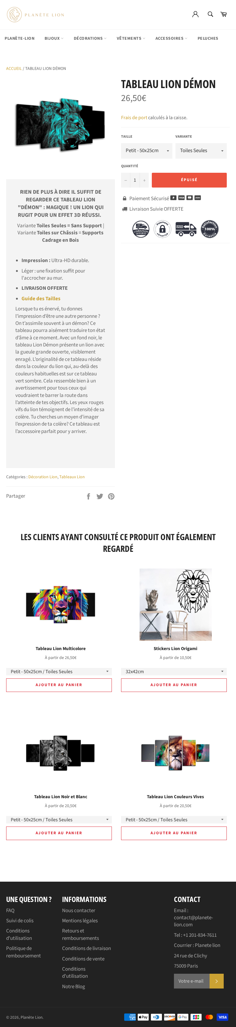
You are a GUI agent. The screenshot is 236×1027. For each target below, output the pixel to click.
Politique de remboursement (23, 952)
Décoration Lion (42, 477)
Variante (183, 136)
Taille (126, 136)
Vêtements (130, 38)
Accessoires (170, 38)
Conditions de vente (83, 959)
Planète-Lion (19, 38)
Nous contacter (78, 910)
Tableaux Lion (72, 477)
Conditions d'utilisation (19, 934)
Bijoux (53, 38)
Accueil (14, 69)
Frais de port (134, 117)
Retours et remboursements (80, 934)
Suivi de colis (19, 920)
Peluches (208, 38)
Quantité (129, 166)
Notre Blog (73, 986)
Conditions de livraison (86, 948)
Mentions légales (80, 920)
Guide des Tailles (41, 298)
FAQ (10, 910)
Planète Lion (31, 1017)
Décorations (89, 38)
